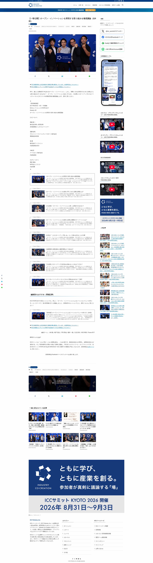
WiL (31, 26)
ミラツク (67, 26)
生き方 (66, 548)
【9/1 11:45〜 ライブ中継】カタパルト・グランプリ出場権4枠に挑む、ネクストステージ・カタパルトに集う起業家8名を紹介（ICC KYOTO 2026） (112, 257)
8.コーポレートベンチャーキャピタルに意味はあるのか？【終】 (64, 279)
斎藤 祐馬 (78, 26)
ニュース (66, 533)
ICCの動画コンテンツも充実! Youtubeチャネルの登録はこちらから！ (51, 87)
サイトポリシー (100, 541)
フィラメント (61, 26)
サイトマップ (99, 545)
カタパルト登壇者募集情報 (103, 533)
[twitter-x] (117, 1)
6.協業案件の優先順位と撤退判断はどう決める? (59, 249)
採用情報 (98, 530)
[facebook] (115, 1)
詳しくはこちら (90, 10)
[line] (119, 1)
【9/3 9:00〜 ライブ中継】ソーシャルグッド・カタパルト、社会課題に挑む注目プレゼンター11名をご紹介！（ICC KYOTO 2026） (112, 247)
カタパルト (67, 537)
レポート (66, 530)
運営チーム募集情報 (101, 537)
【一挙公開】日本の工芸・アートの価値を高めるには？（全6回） (117, 315)
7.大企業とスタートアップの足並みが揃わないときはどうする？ (64, 264)
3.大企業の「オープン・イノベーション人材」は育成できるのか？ (65, 206)
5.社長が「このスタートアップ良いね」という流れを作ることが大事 (65, 235)
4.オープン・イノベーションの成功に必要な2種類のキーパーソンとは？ (66, 220)
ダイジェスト (33, 24)
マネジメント (67, 541)
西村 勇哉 (84, 26)
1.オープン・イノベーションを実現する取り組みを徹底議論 (63, 176)
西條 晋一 (90, 26)
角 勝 (31, 28)
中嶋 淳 (72, 26)
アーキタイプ (37, 26)
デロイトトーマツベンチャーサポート (49, 26)
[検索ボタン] (122, 5)
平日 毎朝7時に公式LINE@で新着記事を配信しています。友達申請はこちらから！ (54, 84)
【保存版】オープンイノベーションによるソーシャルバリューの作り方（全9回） (69, 312)
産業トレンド (67, 545)
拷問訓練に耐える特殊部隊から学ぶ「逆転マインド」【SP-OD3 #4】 (117, 292)
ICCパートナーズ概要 (102, 526)
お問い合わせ (99, 548)
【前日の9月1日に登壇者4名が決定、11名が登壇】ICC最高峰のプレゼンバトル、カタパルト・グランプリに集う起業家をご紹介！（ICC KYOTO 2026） (112, 267)
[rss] (123, 1)
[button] (35, 76)
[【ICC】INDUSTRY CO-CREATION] (35, 5)
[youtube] (121, 1)
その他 (66, 552)
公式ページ (91, 347)
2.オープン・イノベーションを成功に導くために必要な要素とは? (64, 191)
